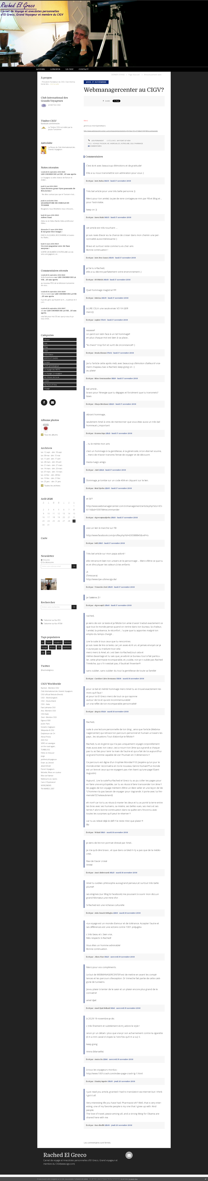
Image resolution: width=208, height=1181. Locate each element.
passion (103, 143)
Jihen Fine (99, 957)
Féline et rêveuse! (47, 753)
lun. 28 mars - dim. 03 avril (51, 462)
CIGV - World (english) (49, 698)
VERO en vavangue (48, 743)
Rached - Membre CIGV (50, 688)
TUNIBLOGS (45, 749)
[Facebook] (44, 402)
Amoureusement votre (152, 74)
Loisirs (46, 381)
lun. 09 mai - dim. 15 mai (50, 455)
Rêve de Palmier (47, 775)
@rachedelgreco (47, 670)
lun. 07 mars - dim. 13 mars (51, 472)
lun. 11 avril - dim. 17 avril (50, 459)
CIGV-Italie (45, 714)
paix (48, 652)
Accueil (40, 69)
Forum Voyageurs (47, 769)
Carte (44, 538)
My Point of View (50, 385)
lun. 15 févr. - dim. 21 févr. (51, 478)
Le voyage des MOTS (52, 369)
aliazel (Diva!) (46, 766)
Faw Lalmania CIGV (48, 707)
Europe (47, 362)
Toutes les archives (52, 485)
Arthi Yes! (44, 740)
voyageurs (58, 642)
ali (42, 311)
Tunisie (49, 642)
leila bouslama (47, 277)
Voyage (47, 388)
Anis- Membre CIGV (48, 711)
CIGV (46, 351)
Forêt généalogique (51, 366)
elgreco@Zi (99, 605)
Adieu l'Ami (46, 217)
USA (59, 647)
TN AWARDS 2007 (47, 788)
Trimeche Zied (101, 587)
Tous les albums (51, 434)
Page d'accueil (134, 74)
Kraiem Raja (100, 433)
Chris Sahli (46, 294)
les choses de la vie (51, 377)
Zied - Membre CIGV (49, 717)
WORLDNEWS (46, 785)
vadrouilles (115, 143)
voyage (96, 143)
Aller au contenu (8, 2)
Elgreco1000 (45, 720)
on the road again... (48, 746)
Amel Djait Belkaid (102, 1008)
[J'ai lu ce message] (206, 1179)
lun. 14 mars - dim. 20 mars (51, 468)
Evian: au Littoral (47, 762)
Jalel (97, 470)
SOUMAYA (99, 280)
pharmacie (138, 143)
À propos (55, 69)
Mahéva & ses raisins (49, 779)
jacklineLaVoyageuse (49, 759)
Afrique (47, 339)
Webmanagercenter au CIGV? (124, 90)
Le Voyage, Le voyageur (53, 373)
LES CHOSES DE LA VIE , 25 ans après (58, 174)
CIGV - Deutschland (48, 701)
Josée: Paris (45, 724)
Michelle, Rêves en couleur (51, 772)
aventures (67, 647)
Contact (83, 69)
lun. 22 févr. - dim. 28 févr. (51, 475)
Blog (46, 347)
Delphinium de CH (48, 733)
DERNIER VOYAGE (118, 74)
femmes (67, 642)
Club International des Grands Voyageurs (57, 691)
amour (52, 647)
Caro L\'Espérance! (48, 782)
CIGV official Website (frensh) (52, 694)
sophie (97, 320)
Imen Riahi (99, 217)
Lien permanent (97, 140)
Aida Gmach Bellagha (104, 913)
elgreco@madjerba (102, 518)
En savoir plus (133, 1179)
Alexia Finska (46, 737)
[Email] (52, 402)
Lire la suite (54, 84)
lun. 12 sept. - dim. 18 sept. (51, 452)
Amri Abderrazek (102, 873)
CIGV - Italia (45, 704)
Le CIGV (69, 69)
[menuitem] (42, 69)
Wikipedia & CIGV (47, 730)
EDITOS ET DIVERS (51, 358)
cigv (43, 652)
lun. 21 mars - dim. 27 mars (51, 465)
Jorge (43, 756)
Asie (45, 343)
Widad (97, 832)
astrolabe (125, 143)
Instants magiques (48, 727)
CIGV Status (48, 354)
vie (43, 642)
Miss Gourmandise (103, 378)
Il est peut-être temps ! (51, 232)
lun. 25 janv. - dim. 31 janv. (51, 481)
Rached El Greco (64, 1155)
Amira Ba (99, 1059)
